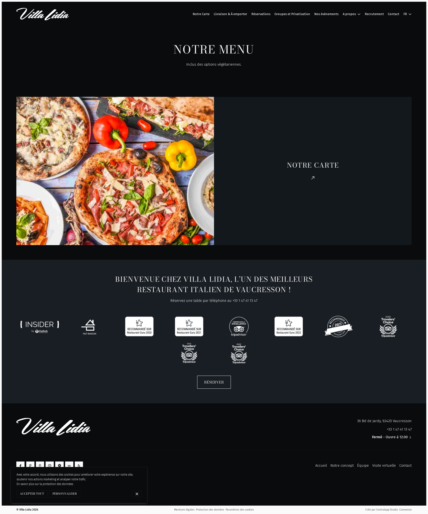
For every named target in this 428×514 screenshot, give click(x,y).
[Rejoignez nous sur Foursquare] (30, 466)
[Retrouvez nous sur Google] (40, 466)
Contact (405, 465)
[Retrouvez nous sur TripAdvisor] (69, 466)
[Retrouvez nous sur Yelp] (79, 466)
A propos (349, 14)
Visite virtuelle (384, 465)
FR (405, 14)
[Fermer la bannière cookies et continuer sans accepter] (137, 494)
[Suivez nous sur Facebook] (20, 466)
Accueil (321, 465)
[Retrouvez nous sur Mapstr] (59, 466)
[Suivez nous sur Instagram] (50, 466)
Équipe (363, 465)
